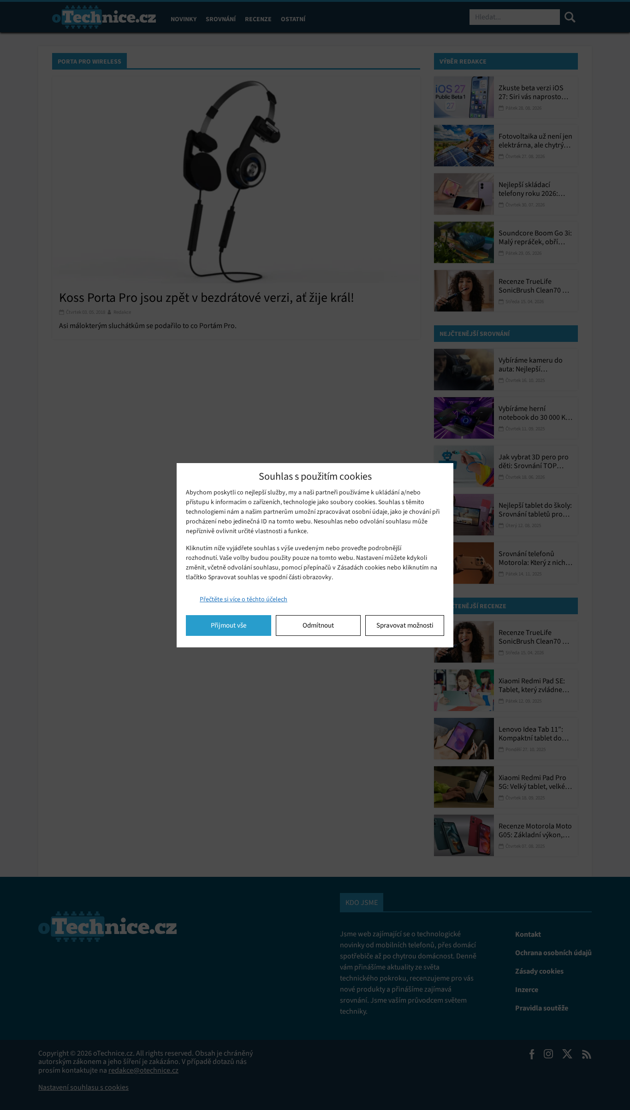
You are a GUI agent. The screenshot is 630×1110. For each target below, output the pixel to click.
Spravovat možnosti (405, 625)
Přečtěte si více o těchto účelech (243, 599)
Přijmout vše (228, 625)
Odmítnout (318, 625)
